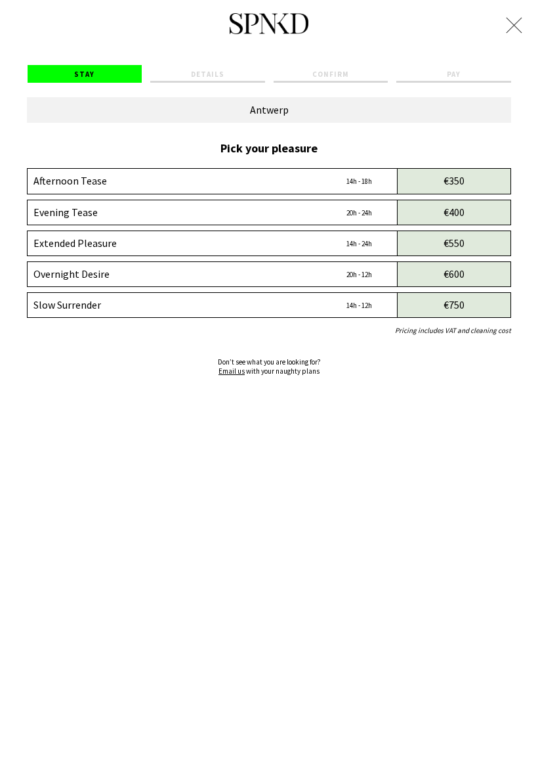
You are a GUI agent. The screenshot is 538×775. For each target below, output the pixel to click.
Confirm (330, 74)
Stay (84, 74)
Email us (231, 371)
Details (207, 74)
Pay (454, 74)
